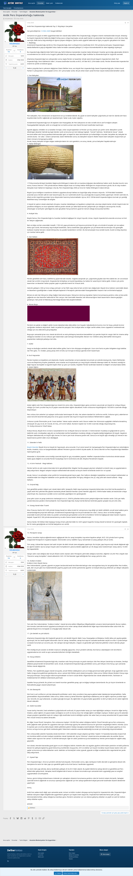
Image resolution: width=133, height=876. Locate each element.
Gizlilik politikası (73, 857)
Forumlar (40, 3)
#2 (128, 529)
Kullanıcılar (59, 3)
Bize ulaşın (72, 853)
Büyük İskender (32, 447)
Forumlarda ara (18, 8)
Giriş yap (117, 3)
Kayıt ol (126, 3)
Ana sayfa (31, 3)
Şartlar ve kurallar (74, 855)
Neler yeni (49, 3)
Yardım (71, 859)
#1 (128, 22)
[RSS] (8, 861)
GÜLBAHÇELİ (9, 18)
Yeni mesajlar (7, 8)
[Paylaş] (125, 22)
